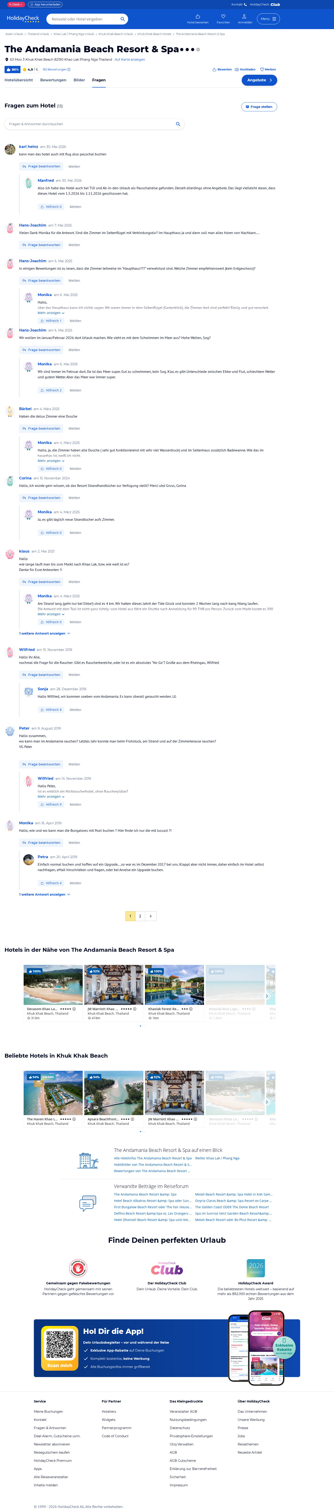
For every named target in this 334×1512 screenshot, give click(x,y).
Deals (14, 4)
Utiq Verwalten (181, 1444)
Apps (38, 1469)
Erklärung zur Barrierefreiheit (193, 1469)
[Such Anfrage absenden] (122, 19)
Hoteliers (109, 1412)
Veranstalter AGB (183, 1412)
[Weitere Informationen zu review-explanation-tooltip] (69, 69)
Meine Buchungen (48, 1412)
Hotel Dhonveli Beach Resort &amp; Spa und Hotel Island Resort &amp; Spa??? (153, 1220)
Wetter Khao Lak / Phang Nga (217, 1158)
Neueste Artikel (250, 1452)
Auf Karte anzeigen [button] (130, 59)
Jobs (241, 1436)
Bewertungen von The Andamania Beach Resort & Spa (153, 1171)
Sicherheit (178, 1477)
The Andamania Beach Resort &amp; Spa (145, 1194)
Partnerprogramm (117, 1428)
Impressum (179, 1485)
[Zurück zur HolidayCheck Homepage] (23, 19)
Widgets (108, 1420)
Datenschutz (180, 1428)
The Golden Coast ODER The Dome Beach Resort (232, 1207)
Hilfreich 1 (54, 321)
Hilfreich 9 (54, 804)
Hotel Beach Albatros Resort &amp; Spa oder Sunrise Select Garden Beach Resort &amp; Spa (153, 1200)
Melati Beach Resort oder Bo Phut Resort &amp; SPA (234, 1220)
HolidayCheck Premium (53, 1461)
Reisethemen (248, 1444)
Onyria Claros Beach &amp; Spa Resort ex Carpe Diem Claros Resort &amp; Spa (234, 1200)
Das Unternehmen (252, 1412)
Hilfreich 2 (54, 390)
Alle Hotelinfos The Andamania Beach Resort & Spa (153, 1158)
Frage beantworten (44, 166)
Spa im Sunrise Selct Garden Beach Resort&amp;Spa (234, 1213)
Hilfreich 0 (54, 206)
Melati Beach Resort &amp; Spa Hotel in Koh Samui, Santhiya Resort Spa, (234, 1194)
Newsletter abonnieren (52, 1444)
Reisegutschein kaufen (52, 1452)
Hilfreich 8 (54, 709)
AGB (173, 1452)
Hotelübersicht (19, 80)
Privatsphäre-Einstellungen (191, 1436)
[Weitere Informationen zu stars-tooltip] (197, 49)
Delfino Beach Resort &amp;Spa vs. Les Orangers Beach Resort (153, 1213)
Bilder (79, 80)
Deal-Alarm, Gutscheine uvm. (57, 1436)
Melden (74, 166)
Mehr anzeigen (49, 313)
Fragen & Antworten (50, 1428)
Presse (243, 1428)
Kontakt (237, 4)
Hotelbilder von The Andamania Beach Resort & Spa (153, 1164)
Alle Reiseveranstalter (51, 1477)
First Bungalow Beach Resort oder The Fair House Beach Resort (153, 1207)
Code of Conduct (115, 1436)
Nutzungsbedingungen (188, 1420)
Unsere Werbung (251, 1420)
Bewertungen (53, 80)
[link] (198, 19)
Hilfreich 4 (54, 883)
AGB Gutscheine (183, 1461)
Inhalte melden (46, 1485)
